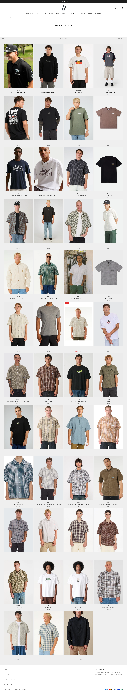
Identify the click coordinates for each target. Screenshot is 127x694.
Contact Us (6, 674)
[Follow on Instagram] (8, 684)
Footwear (43, 13)
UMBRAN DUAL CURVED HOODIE (48, 92)
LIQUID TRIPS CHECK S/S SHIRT (78, 195)
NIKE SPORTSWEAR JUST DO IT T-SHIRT (18, 195)
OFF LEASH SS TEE (78, 607)
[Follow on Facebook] (4, 684)
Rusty (109, 90)
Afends (48, 296)
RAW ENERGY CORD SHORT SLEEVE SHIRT (109, 504)
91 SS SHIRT (18, 659)
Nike (18, 193)
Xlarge (18, 244)
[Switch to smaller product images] (5, 39)
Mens (57, 13)
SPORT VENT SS (48, 349)
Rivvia (109, 141)
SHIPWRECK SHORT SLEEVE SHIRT (48, 298)
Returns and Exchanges (9, 679)
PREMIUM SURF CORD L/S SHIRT (18, 298)
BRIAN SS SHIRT (48, 401)
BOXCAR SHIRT (18, 607)
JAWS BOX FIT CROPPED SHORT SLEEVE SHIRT (18, 401)
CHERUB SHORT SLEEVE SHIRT (108, 556)
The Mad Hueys (18, 90)
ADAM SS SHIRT (48, 452)
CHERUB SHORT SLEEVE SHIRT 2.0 (78, 556)
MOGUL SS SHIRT (109, 298)
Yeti (37, 13)
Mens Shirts (14, 17)
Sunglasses (71, 13)
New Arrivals (29, 13)
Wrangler (18, 605)
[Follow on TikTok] (12, 684)
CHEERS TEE (18, 452)
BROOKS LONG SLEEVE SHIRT (109, 607)
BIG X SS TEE (48, 607)
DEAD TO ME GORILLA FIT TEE (78, 401)
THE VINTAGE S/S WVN (108, 246)
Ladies (51, 13)
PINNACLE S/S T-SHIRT (108, 195)
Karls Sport (98, 13)
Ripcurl (78, 193)
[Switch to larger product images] (3, 39)
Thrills (48, 141)
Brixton (109, 193)
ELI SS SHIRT (109, 452)
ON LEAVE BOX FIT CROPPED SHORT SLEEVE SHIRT (78, 246)
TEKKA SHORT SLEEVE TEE (108, 92)
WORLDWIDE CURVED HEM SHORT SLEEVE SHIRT (79, 504)
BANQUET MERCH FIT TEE (109, 349)
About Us (6, 672)
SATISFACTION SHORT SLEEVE (18, 504)
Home (5, 17)
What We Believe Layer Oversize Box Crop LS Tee (48, 143)
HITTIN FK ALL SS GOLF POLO (18, 92)
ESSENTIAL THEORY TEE (78, 143)
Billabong (78, 90)
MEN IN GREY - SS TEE (18, 143)
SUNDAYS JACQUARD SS (18, 349)
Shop (8, 17)
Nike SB (64, 13)
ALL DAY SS (78, 452)
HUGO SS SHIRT (18, 246)
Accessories (81, 13)
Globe (78, 657)
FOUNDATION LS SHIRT (78, 659)
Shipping (6, 676)
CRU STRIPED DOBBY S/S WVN (78, 298)
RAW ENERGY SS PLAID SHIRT (48, 659)
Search (5, 669)
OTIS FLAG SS (78, 92)
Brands (90, 13)
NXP (48, 90)
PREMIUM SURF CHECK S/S (78, 349)
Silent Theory (79, 141)
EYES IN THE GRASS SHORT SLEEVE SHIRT (18, 556)
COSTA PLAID (109, 401)
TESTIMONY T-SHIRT (109, 143)
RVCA (109, 399)
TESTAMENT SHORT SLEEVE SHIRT (48, 556)
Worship (18, 399)
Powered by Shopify (22, 689)
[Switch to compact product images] (8, 39)
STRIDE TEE (48, 246)
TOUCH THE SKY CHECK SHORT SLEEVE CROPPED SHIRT (48, 504)
